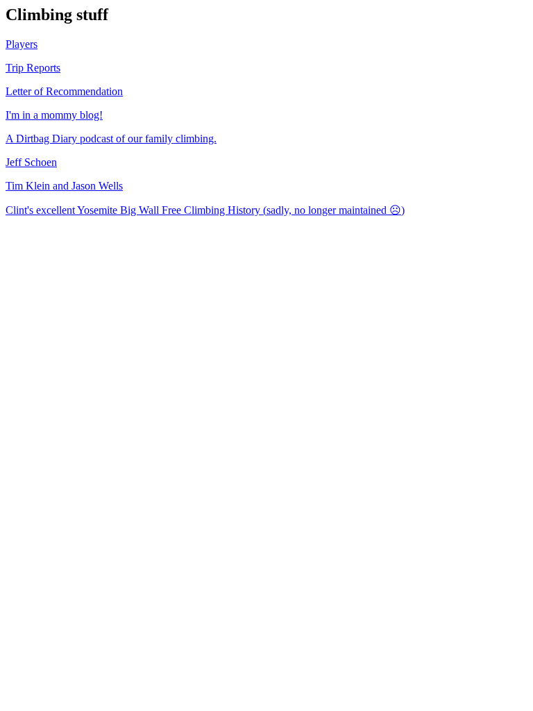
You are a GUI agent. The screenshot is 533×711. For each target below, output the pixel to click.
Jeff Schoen (31, 162)
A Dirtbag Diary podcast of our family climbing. (111, 138)
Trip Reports (33, 68)
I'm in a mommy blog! (54, 115)
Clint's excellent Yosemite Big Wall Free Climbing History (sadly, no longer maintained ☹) (205, 210)
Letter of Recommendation (64, 91)
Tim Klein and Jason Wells (64, 186)
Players (21, 44)
